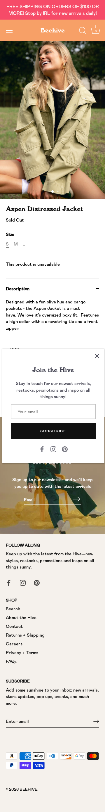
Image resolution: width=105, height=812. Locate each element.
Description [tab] (17, 288)
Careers (14, 643)
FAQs (11, 661)
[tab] (52, 346)
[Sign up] (96, 721)
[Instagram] (53, 448)
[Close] (97, 356)
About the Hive (21, 617)
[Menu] (9, 30)
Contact (14, 626)
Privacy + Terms (22, 652)
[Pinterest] (65, 448)
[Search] (82, 31)
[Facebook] (42, 448)
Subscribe (53, 431)
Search (13, 608)
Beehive (53, 30)
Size (10, 234)
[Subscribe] (76, 499)
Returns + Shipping (25, 634)
